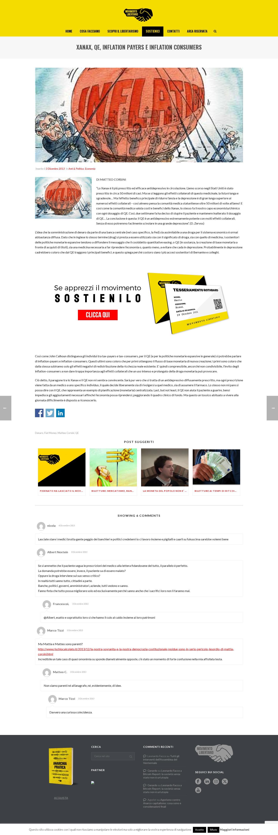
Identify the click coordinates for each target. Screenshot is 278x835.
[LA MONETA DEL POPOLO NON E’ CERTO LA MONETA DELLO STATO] (165, 467)
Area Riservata (197, 31)
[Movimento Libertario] (139, 13)
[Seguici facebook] (198, 781)
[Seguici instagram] (216, 781)
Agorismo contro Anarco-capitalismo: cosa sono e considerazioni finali (162, 803)
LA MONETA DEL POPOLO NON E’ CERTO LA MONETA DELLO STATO (166, 490)
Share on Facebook (39, 413)
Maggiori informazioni (234, 829)
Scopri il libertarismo (122, 31)
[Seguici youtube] (198, 790)
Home (68, 31)
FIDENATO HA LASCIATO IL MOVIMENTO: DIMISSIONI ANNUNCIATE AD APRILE (62, 490)
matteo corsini (66, 433)
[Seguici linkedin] (207, 781)
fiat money (50, 433)
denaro (39, 433)
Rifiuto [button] (213, 829)
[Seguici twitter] (225, 781)
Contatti (173, 31)
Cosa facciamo (90, 31)
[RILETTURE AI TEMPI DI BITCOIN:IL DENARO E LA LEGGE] (216, 467)
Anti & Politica (76, 168)
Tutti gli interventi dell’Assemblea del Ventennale (161, 759)
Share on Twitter (50, 413)
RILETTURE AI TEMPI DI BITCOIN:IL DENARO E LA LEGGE (217, 490)
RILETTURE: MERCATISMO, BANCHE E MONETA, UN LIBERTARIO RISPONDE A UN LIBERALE (114, 490)
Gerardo (152, 770)
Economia (90, 168)
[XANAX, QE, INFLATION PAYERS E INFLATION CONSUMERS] (139, 115)
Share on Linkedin (60, 413)
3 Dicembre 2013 (55, 168)
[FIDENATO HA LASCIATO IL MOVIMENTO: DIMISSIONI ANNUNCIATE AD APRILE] (61, 467)
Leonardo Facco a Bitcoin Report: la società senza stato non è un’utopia (162, 774)
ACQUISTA (61, 797)
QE (77, 433)
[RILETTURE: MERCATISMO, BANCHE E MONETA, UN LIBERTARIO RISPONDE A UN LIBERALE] (113, 467)
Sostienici (153, 31)
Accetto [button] (199, 829)
